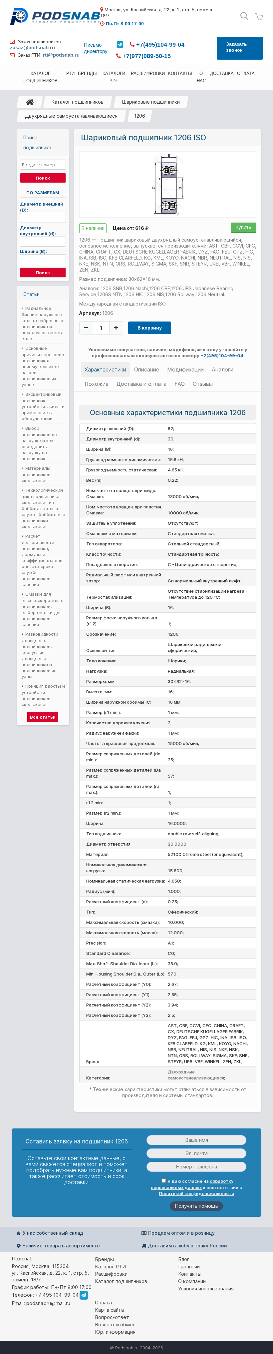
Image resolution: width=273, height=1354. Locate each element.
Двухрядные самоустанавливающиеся (71, 116)
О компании (192, 1281)
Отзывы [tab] (203, 383)
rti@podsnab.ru (61, 55)
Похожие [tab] (97, 383)
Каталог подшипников (77, 102)
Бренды (104, 1259)
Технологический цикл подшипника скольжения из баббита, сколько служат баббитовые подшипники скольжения (43, 508)
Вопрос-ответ (112, 1317)
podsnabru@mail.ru (48, 1303)
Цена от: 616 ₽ (130, 228)
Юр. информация (115, 1332)
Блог (183, 1259)
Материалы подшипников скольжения (36, 474)
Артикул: (90, 313)
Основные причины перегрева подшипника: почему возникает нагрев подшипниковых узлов (43, 366)
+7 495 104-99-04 (57, 1295)
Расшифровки (111, 1274)
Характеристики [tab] (105, 369)
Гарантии (189, 1266)
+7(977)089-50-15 (146, 56)
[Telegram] (120, 44)
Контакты (189, 1274)
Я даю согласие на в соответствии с (196, 1187)
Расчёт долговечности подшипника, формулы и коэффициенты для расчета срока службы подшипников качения (42, 560)
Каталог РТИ (110, 1266)
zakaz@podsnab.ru (32, 47)
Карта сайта (109, 1310)
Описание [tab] (146, 369)
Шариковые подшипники (151, 102)
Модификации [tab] (185, 369)
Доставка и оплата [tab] (141, 383)
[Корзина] (259, 17)
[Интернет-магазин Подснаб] (55, 16)
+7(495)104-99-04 (159, 45)
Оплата (103, 1302)
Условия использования (206, 1288)
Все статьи (43, 717)
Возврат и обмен (115, 1324)
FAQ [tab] (179, 383)
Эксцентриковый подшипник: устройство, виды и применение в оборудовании (43, 406)
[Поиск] (244, 16)
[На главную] (30, 102)
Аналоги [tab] (222, 369)
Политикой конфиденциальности (196, 1193)
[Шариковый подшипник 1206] (167, 184)
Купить (243, 227)
